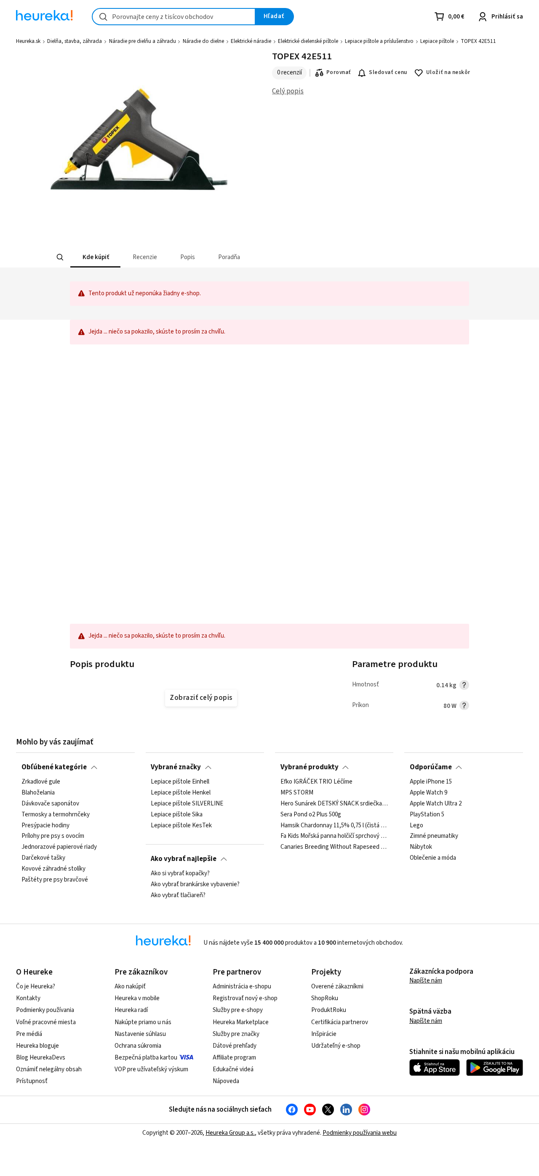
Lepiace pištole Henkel (181, 793)
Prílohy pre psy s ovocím (52, 836)
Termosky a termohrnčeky (55, 814)
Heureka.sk (28, 41)
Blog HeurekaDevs (40, 1057)
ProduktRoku (328, 1010)
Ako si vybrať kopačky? (180, 873)
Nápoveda (226, 1081)
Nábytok (421, 847)
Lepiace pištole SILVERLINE (187, 804)
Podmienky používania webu (360, 1132)
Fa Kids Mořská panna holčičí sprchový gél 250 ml (334, 836)
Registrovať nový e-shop (245, 998)
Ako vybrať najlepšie (183, 859)
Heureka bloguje (37, 1045)
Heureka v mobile (137, 998)
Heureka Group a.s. (230, 1132)
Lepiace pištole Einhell (180, 782)
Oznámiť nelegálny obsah (49, 1069)
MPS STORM (296, 793)
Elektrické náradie (251, 41)
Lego (416, 825)
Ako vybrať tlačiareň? (178, 895)
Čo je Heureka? (35, 986)
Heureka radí (131, 1010)
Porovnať (338, 72)
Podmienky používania (45, 1010)
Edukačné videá (233, 1069)
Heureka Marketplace (241, 1022)
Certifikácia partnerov (339, 1022)
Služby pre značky (236, 1034)
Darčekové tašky (43, 858)
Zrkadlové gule (40, 782)
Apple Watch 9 (428, 793)
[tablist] (228, 257)
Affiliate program (234, 1057)
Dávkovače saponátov (50, 804)
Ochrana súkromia (138, 1045)
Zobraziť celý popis (201, 698)
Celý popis (288, 91)
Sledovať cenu (388, 72)
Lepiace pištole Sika (177, 814)
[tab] (95, 257)
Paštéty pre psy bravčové (54, 880)
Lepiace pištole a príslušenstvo (379, 41)
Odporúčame (431, 767)
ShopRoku (324, 998)
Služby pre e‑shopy (238, 1010)
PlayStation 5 (427, 814)
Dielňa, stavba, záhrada (74, 41)
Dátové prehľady (234, 1045)
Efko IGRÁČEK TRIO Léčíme (316, 782)
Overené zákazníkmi (337, 986)
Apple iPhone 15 (431, 782)
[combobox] (174, 16)
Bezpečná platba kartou (146, 1057)
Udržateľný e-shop (335, 1045)
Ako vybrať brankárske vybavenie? (195, 884)
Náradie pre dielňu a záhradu (142, 41)
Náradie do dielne (203, 41)
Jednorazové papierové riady (59, 847)
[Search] (59, 257)
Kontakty (28, 998)
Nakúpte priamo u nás (143, 1022)
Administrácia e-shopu (242, 986)
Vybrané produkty (309, 767)
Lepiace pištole (437, 41)
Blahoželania (38, 793)
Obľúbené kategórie (54, 767)
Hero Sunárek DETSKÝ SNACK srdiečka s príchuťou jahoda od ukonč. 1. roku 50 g (334, 804)
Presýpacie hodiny (45, 825)
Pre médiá (29, 1034)
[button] (95, 257)
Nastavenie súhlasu (140, 1034)
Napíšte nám (425, 980)
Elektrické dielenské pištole (308, 41)
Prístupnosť (32, 1081)
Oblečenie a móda (433, 858)
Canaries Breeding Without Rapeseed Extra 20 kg (334, 847)
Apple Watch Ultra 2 (436, 804)
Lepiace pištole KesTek (181, 825)
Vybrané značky (176, 767)
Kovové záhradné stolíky (53, 869)
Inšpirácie (323, 1034)
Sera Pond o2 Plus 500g (310, 814)
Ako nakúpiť (130, 986)
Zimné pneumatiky (434, 836)
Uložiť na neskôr (448, 72)
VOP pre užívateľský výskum (151, 1069)
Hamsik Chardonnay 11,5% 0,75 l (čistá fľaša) (334, 825)
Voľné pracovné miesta (46, 1022)
